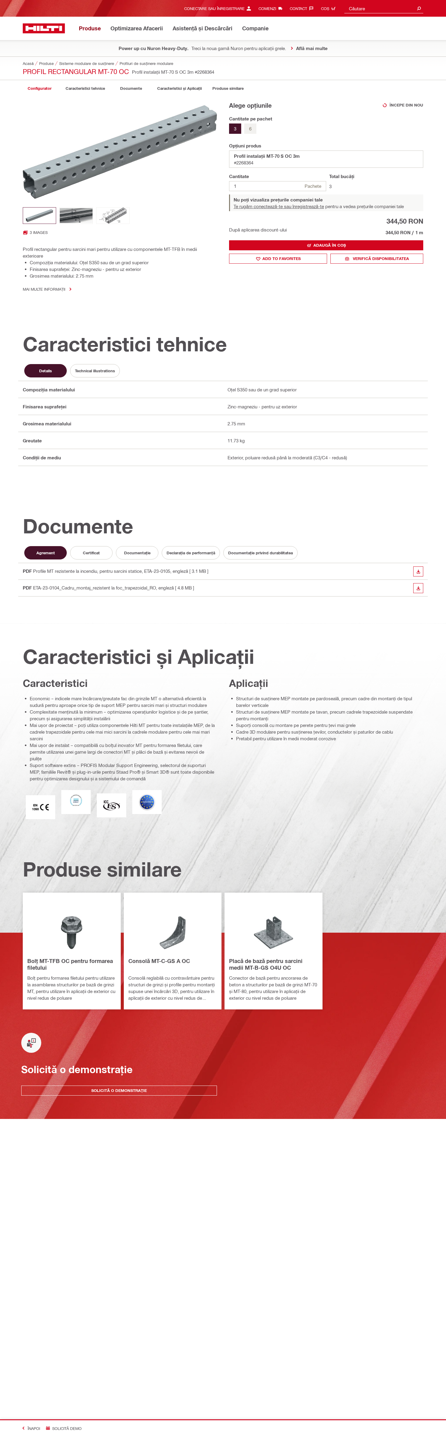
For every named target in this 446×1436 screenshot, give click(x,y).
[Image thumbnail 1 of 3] (39, 215)
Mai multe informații (44, 289)
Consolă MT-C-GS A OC (159, 961)
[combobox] (383, 8)
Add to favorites (281, 258)
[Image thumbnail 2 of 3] (76, 215)
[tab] (39, 88)
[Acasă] (44, 28)
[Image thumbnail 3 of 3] (113, 215)
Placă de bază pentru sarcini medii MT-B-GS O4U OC (265, 964)
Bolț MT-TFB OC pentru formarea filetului (70, 964)
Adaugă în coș (329, 245)
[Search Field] (419, 8)
